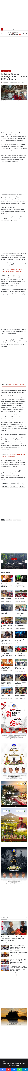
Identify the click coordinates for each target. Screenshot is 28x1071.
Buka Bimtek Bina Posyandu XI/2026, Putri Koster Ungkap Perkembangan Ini (17, 947)
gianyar (10, 519)
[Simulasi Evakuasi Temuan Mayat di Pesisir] (7, 690)
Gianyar (7, 68)
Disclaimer (12, 1063)
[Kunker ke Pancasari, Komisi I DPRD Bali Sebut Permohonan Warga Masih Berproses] (21, 662)
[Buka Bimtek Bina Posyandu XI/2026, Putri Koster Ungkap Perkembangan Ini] (5, 947)
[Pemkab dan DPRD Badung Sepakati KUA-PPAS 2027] (7, 662)
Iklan (8, 1063)
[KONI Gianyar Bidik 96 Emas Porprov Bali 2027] (7, 620)
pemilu (14, 519)
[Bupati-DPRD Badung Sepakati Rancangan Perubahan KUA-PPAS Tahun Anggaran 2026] (7, 578)
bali (7, 519)
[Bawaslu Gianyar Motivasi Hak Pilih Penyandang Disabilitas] (21, 607)
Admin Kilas (5, 82)
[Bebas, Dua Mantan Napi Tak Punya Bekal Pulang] (7, 593)
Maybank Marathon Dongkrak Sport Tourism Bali (16, 562)
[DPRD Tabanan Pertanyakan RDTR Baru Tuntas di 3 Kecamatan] (7, 634)
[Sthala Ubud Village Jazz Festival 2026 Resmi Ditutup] (21, 634)
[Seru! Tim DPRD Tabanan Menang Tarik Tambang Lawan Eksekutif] (21, 649)
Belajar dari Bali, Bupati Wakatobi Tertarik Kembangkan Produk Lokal (18, 954)
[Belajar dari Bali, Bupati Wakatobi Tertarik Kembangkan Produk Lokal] (5, 954)
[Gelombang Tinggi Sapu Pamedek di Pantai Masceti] (7, 607)
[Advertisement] (14, 14)
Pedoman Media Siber (20, 1063)
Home (3, 68)
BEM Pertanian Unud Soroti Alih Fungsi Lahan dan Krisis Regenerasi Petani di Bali (18, 961)
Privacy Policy (12, 1065)
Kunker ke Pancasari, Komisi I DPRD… (19, 669)
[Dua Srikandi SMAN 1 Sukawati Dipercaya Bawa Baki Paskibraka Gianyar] (21, 593)
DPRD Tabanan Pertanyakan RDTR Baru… (6, 640)
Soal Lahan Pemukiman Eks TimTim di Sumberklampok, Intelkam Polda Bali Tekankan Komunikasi (13, 938)
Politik (8, 71)
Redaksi (4, 1063)
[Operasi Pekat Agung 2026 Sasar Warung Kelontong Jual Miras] (21, 690)
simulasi (18, 519)
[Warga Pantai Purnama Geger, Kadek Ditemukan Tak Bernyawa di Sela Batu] (21, 677)
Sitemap (17, 1065)
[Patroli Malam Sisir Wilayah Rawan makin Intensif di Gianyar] (21, 578)
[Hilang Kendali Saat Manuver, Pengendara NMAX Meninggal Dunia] (21, 620)
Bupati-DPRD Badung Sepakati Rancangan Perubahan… (6, 585)
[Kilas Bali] (14, 33)
